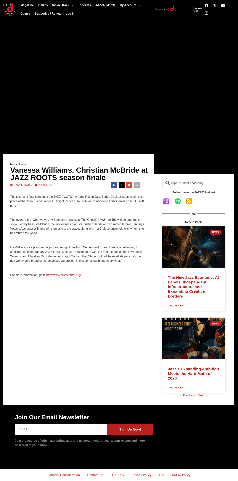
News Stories (18, 163)
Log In (70, 13)
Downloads (161, 9)
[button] (114, 185)
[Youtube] (223, 5)
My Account (128, 5)
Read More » (176, 305)
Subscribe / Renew (48, 13)
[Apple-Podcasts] (168, 201)
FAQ (162, 475)
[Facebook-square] (206, 5)
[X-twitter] (215, 5)
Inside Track (60, 5)
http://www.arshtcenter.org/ (63, 275)
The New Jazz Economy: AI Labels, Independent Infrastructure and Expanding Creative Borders (193, 286)
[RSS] (191, 201)
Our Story (117, 475)
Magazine (27, 5)
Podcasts (84, 5)
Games (25, 13)
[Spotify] (179, 201)
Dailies (43, 5)
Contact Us (95, 475)
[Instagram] (206, 13)
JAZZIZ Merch (105, 5)
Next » (202, 395)
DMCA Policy (181, 475)
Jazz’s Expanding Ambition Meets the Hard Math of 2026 (193, 373)
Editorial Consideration (63, 475)
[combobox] (193, 183)
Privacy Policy (142, 475)
